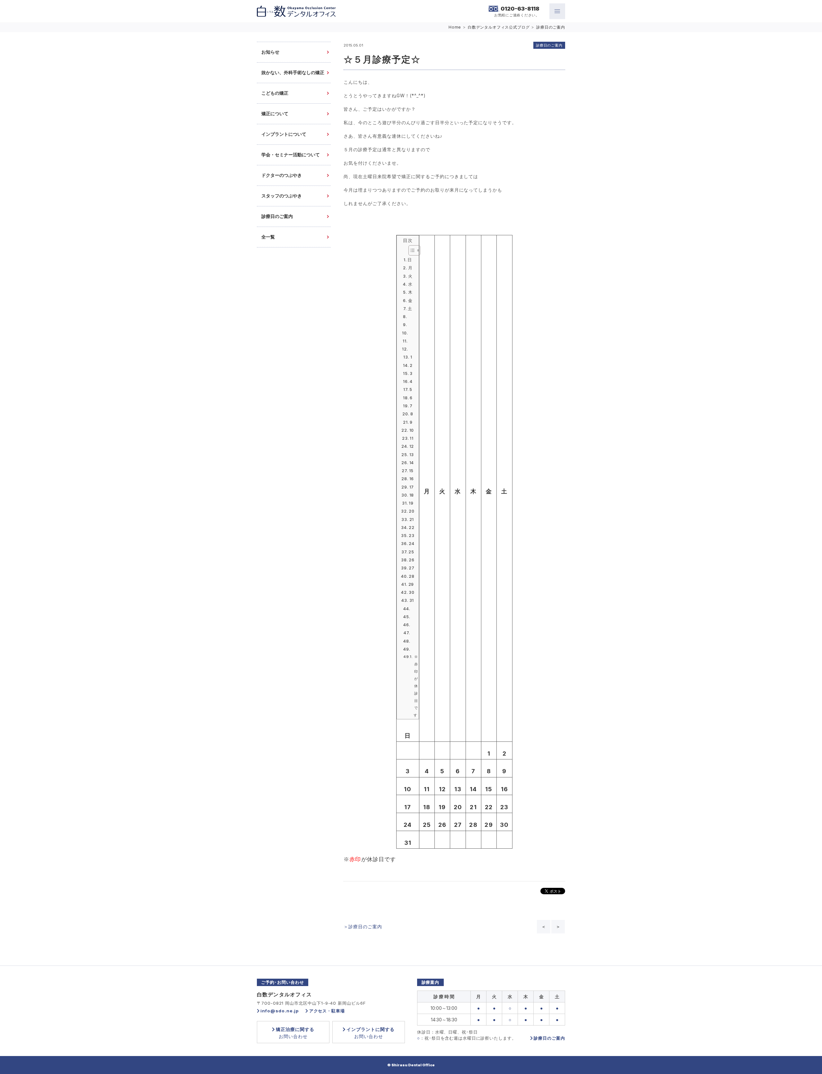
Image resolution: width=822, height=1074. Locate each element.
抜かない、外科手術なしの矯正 (292, 72)
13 (411, 454)
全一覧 (268, 237)
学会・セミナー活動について (290, 154)
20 (412, 511)
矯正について (274, 113)
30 (412, 592)
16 (411, 478)
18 (411, 495)
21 (411, 519)
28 (412, 576)
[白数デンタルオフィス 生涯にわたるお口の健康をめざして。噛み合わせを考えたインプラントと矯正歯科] (296, 11)
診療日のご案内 (550, 27)
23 (412, 535)
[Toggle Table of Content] (411, 250)
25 (411, 552)
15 (411, 470)
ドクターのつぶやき (281, 175)
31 (411, 600)
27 (412, 568)
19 (411, 503)
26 (412, 560)
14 (411, 462)
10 (411, 430)
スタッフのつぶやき (281, 196)
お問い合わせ (295, 1032)
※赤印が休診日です (416, 685)
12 (411, 446)
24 (412, 543)
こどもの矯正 (274, 93)
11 (412, 438)
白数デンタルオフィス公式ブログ (499, 27)
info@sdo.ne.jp (279, 1010)
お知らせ (270, 52)
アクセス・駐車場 (327, 1010)
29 (411, 584)
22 (412, 527)
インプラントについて (283, 134)
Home (455, 27)
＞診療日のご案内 (363, 926)
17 (411, 487)
